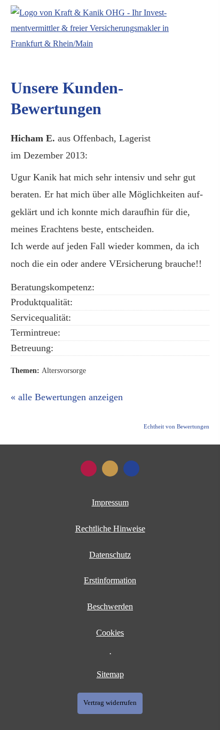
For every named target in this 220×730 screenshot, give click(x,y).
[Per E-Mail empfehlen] (131, 469)
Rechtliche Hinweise (110, 528)
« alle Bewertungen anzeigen (67, 397)
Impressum (110, 502)
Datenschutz (110, 554)
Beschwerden (110, 606)
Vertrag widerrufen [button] (110, 703)
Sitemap (110, 674)
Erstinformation (110, 580)
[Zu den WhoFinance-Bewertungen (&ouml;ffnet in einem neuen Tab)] (89, 469)
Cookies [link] (110, 632)
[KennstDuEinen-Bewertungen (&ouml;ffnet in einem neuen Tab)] (110, 469)
